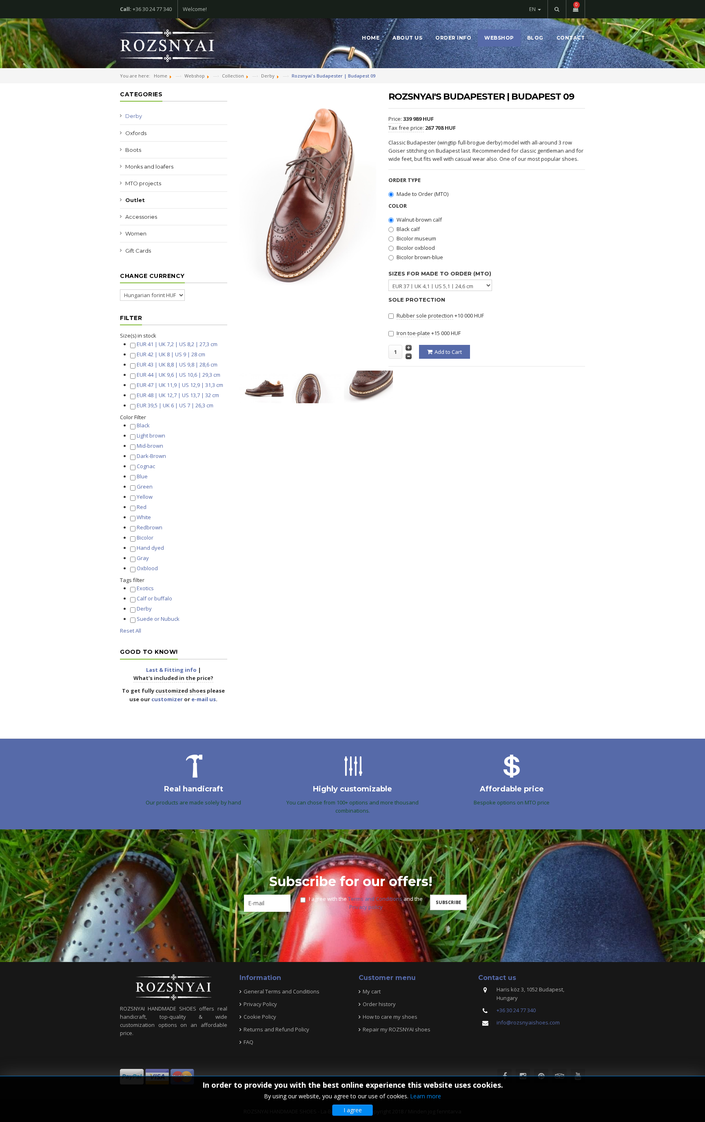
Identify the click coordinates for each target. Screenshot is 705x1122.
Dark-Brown (151, 456)
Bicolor (145, 537)
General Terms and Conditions (281, 991)
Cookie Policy (260, 1016)
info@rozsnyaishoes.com (528, 1022)
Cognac (146, 466)
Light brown (151, 435)
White (144, 517)
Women (135, 233)
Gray (143, 558)
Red (141, 507)
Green (145, 486)
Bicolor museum (416, 238)
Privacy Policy (260, 1004)
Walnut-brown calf (419, 219)
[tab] (173, 335)
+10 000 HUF (440, 315)
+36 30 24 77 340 (516, 1010)
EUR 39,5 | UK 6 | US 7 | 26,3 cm (175, 405)
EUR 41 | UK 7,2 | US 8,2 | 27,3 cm (177, 344)
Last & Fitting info (171, 669)
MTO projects (143, 183)
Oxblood (147, 568)
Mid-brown (150, 445)
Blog (535, 38)
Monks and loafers (149, 166)
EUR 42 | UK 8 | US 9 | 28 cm (171, 354)
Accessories (141, 216)
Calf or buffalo (154, 598)
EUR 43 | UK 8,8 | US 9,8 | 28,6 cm (177, 364)
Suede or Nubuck (158, 618)
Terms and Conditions (375, 898)
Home (370, 38)
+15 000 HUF (429, 333)
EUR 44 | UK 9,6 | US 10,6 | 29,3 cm (178, 374)
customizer (167, 699)
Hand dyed (150, 547)
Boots (133, 150)
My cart (372, 991)
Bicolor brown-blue (420, 257)
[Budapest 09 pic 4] (265, 386)
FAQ (248, 1042)
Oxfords (135, 133)
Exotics (145, 588)
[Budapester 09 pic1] (370, 386)
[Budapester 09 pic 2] (318, 386)
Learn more (425, 1096)
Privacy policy (366, 907)
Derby (133, 116)
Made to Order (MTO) (422, 194)
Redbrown (149, 527)
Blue (142, 476)
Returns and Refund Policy (276, 1029)
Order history (379, 1004)
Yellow (145, 496)
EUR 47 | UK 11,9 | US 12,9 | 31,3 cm (180, 385)
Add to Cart (448, 351)
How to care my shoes (390, 1016)
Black (143, 425)
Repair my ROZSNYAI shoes (396, 1029)
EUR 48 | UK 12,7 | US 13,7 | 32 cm (178, 395)
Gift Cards (138, 250)
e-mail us (203, 699)
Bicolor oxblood (416, 247)
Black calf (408, 229)
